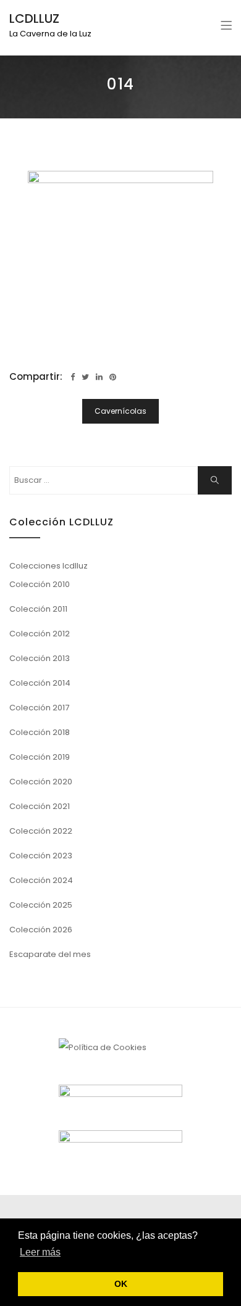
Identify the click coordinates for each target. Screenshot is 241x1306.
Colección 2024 (41, 880)
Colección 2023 (40, 855)
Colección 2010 (39, 584)
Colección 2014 (39, 683)
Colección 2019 (39, 757)
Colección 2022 (40, 831)
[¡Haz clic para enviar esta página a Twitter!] (85, 377)
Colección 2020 (40, 781)
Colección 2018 (39, 732)
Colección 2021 (39, 806)
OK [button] (120, 1284)
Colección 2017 (39, 707)
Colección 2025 (40, 905)
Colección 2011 (38, 609)
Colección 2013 (39, 658)
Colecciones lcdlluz (48, 566)
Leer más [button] (40, 1252)
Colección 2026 (40, 929)
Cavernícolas (120, 411)
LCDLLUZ (34, 18)
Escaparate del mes (50, 954)
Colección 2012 (39, 633)
